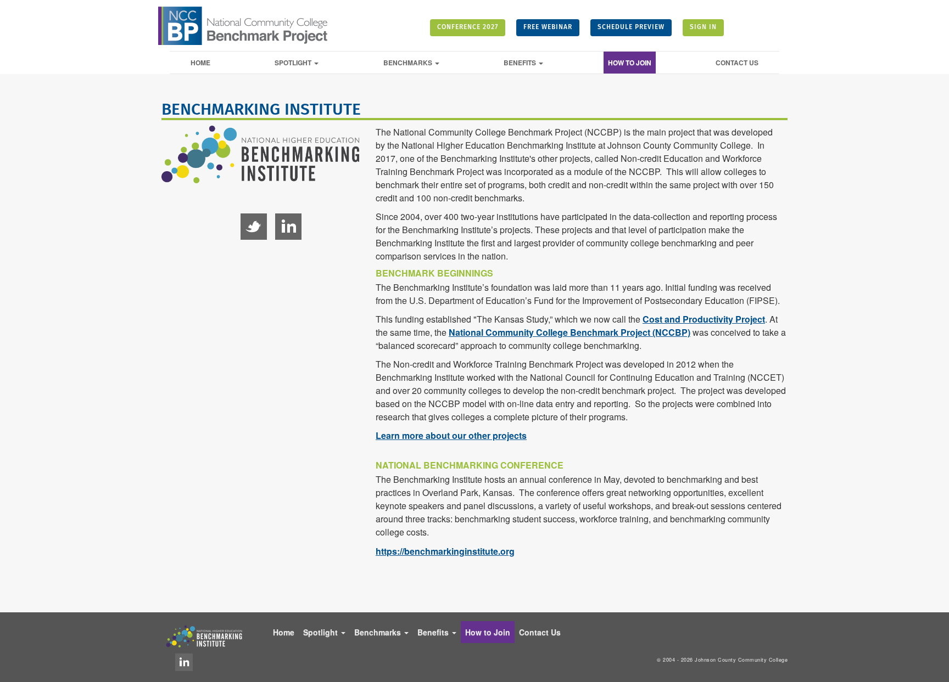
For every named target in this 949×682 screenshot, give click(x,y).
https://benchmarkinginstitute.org (445, 551)
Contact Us (737, 62)
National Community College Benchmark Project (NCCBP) (569, 332)
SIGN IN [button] (703, 27)
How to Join (629, 62)
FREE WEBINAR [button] (547, 27)
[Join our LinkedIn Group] (288, 226)
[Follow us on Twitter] (254, 226)
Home (200, 62)
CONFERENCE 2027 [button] (467, 27)
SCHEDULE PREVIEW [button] (631, 27)
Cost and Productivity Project (704, 319)
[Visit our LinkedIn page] (184, 662)
